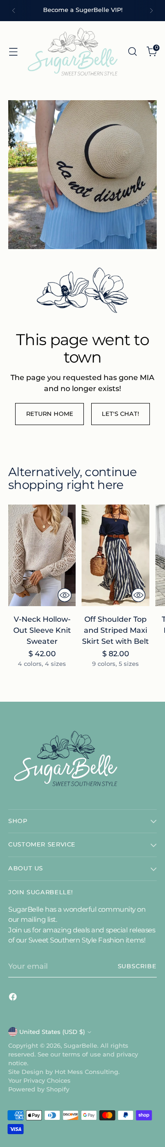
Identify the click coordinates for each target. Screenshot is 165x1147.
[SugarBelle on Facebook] (13, 998)
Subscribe (137, 966)
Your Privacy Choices (39, 1080)
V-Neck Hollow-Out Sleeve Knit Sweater (42, 630)
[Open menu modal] (13, 51)
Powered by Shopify (38, 1089)
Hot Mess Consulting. (87, 1071)
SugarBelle (80, 1045)
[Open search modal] (132, 51)
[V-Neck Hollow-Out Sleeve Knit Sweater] (42, 555)
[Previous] (14, 10)
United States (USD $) (52, 1031)
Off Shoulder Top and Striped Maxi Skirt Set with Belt (115, 630)
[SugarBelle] (72, 51)
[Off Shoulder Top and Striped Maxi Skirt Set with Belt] (115, 555)
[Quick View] (65, 595)
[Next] (151, 10)
